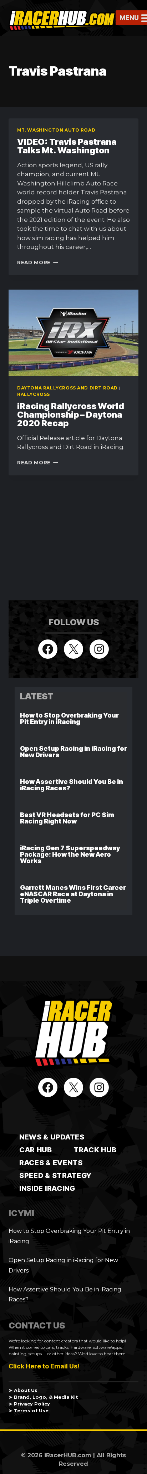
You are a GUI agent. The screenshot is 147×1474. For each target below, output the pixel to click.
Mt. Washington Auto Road (56, 130)
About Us (25, 1390)
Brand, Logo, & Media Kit (46, 1397)
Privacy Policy (32, 1404)
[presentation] (73, 333)
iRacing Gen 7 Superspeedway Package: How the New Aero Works (70, 854)
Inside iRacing (47, 1188)
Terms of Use (31, 1410)
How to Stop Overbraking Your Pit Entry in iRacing (69, 718)
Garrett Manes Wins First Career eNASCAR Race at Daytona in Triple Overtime (73, 894)
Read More (37, 262)
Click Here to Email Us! (44, 1366)
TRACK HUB (95, 1150)
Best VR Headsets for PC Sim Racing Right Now (67, 818)
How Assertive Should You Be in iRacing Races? (71, 785)
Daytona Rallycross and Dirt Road (67, 388)
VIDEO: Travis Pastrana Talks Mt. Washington (67, 146)
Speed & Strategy (55, 1175)
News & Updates (52, 1137)
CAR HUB (35, 1150)
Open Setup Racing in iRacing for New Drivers (73, 752)
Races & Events (51, 1162)
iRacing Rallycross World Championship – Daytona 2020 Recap (70, 414)
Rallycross (33, 394)
